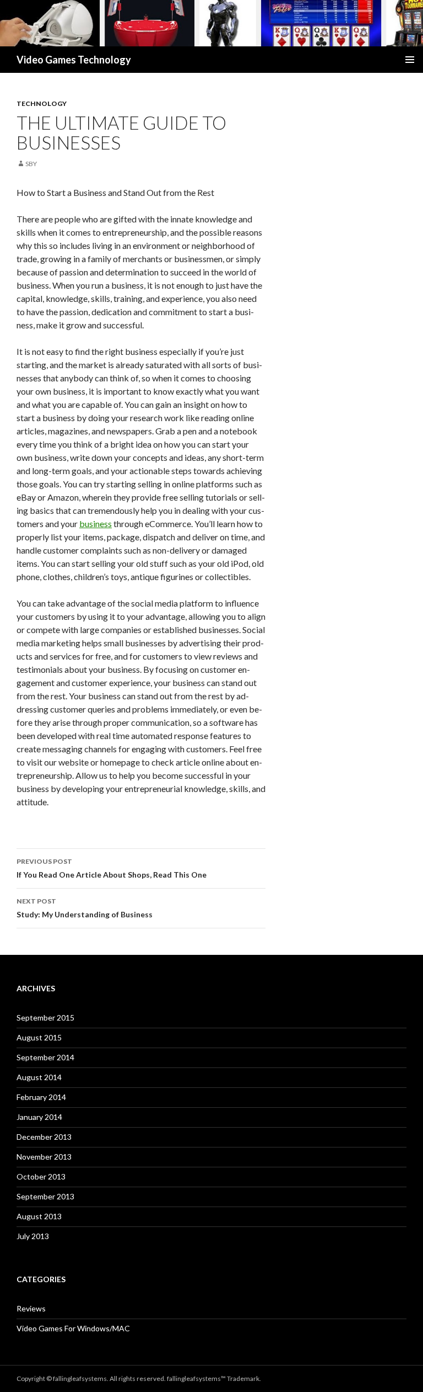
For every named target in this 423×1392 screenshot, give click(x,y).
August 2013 (39, 1216)
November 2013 (44, 1156)
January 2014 (39, 1117)
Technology (42, 103)
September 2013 (45, 1196)
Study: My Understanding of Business (85, 908)
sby (31, 164)
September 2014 (45, 1057)
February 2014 (41, 1097)
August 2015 (39, 1037)
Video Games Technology (74, 60)
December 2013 (44, 1136)
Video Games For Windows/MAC (73, 1328)
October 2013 (41, 1176)
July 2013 (33, 1236)
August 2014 (39, 1077)
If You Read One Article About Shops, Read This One (112, 868)
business (95, 523)
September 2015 (45, 1017)
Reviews (31, 1308)
